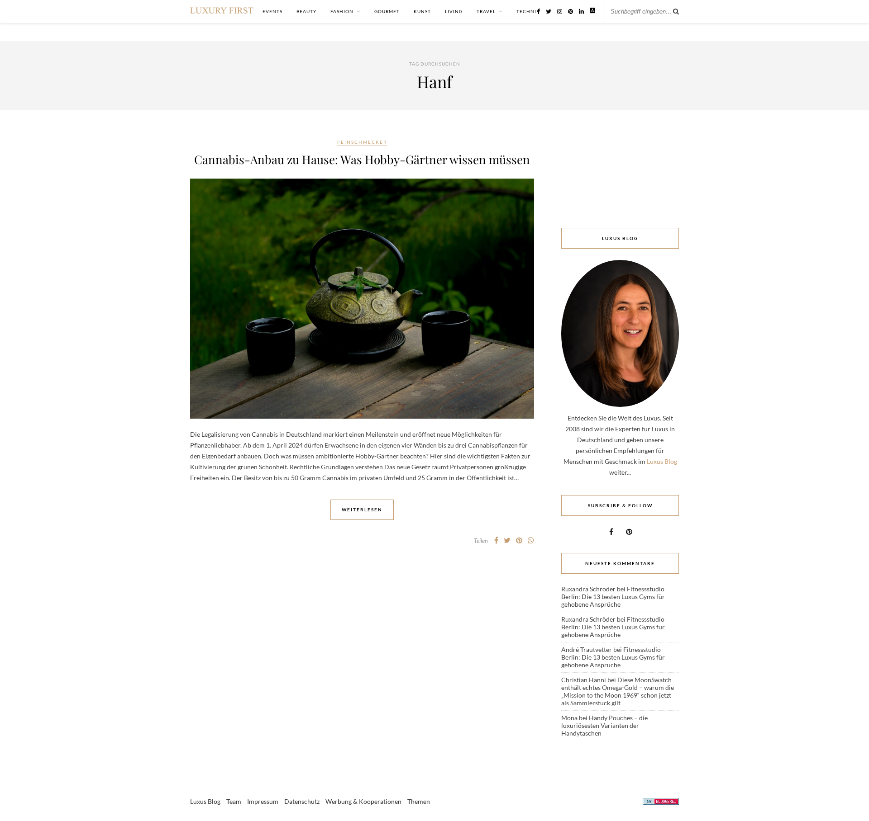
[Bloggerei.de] (661, 802)
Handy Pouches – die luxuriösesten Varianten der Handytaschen (604, 725)
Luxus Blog (662, 461)
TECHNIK (528, 11)
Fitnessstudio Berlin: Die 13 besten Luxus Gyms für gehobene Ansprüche (613, 596)
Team (233, 801)
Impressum (262, 801)
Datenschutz (302, 801)
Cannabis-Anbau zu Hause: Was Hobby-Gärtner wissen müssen (362, 159)
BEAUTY (306, 11)
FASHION (341, 11)
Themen (418, 801)
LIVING (454, 11)
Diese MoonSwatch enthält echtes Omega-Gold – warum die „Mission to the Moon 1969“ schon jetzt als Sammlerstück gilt (617, 691)
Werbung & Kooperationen (363, 801)
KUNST (422, 11)
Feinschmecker (362, 142)
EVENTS (272, 11)
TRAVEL (486, 11)
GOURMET (387, 11)
